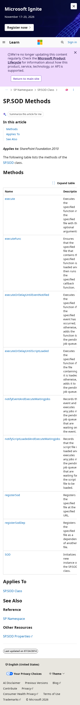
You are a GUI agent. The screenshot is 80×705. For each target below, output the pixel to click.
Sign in (72, 42)
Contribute (10, 688)
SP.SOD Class (45, 90)
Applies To (13, 134)
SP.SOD (8, 163)
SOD (7, 554)
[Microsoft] (40, 42)
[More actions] (73, 90)
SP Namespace (23, 90)
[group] (40, 381)
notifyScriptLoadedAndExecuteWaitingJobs (32, 439)
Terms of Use (51, 694)
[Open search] (62, 42)
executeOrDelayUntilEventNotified (27, 295)
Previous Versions (36, 683)
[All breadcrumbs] (6, 90)
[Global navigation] (4, 42)
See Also (11, 139)
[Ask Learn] (67, 90)
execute (10, 199)
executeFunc (13, 238)
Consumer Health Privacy (19, 694)
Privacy (26, 688)
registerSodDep (15, 523)
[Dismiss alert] (74, 6)
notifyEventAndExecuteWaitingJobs (27, 399)
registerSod (12, 495)
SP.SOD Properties (16, 636)
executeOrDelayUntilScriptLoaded (27, 351)
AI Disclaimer (11, 683)
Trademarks (10, 699)
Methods (12, 129)
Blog (55, 683)
